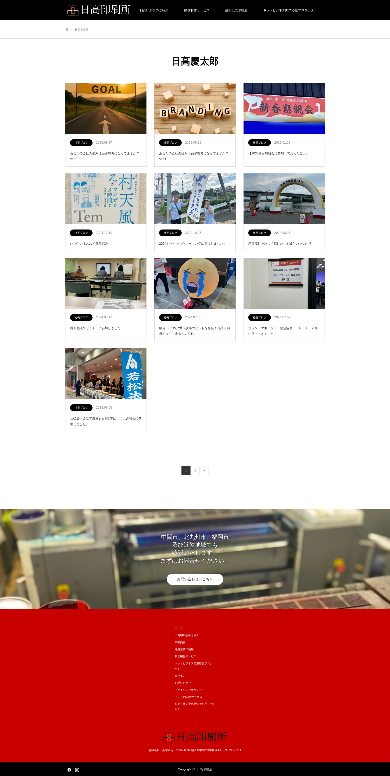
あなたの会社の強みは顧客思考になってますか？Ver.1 (194, 156)
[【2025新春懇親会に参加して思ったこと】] (284, 109)
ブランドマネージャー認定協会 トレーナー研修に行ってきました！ (283, 331)
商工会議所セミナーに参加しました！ (97, 328)
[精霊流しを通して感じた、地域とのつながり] (284, 199)
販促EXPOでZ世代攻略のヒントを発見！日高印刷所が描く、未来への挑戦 (194, 331)
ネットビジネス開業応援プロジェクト (290, 10)
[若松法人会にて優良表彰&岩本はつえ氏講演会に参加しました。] (105, 374)
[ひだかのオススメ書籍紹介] (105, 199)
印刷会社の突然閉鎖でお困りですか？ (195, 706)
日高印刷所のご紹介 (154, 10)
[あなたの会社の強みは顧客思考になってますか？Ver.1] (195, 109)
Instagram (76, 769)
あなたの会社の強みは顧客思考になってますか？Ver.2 (104, 156)
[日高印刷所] (195, 737)
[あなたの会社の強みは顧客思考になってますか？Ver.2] (105, 109)
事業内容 (180, 642)
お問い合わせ (183, 682)
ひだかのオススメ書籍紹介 (89, 243)
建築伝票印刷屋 (236, 10)
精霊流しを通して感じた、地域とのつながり (279, 243)
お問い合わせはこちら (195, 579)
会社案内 (180, 675)
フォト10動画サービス (188, 696)
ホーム (179, 628)
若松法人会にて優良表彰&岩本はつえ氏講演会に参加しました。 (106, 421)
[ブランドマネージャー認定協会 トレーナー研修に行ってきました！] (284, 283)
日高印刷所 (204, 769)
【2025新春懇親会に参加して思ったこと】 (278, 153)
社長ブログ (81, 142)
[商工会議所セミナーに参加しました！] (105, 283)
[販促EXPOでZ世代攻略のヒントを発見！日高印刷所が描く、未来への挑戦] (195, 283)
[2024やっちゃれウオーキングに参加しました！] (195, 199)
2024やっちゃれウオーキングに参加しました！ (192, 243)
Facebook (68, 769)
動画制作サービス (196, 10)
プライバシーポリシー (188, 689)
